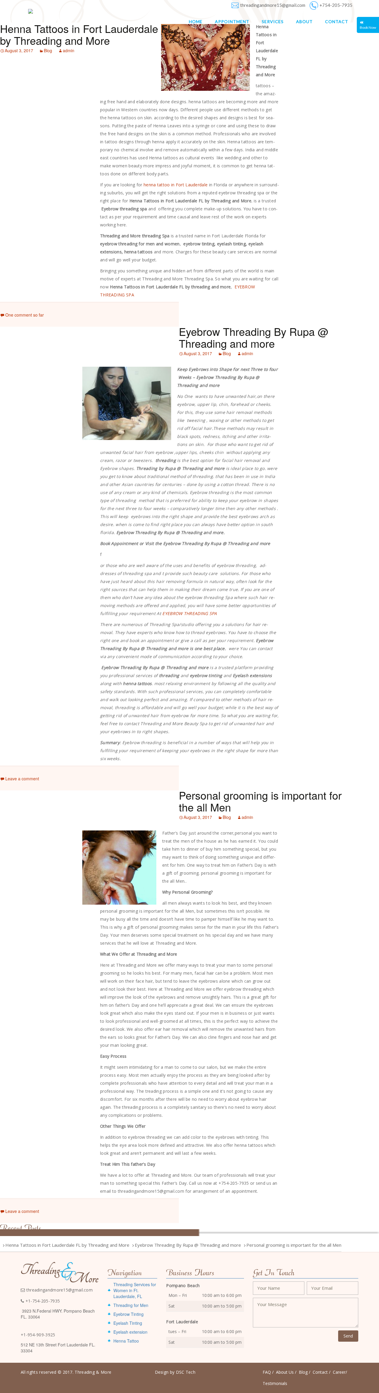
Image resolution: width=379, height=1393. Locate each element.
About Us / (286, 1372)
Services (273, 21)
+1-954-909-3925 (38, 1335)
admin (68, 50)
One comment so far (24, 315)
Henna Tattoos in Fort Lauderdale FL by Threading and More (87, 34)
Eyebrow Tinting (128, 1314)
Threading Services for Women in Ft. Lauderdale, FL (134, 1290)
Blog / (304, 1372)
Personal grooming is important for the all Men (260, 800)
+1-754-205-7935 (42, 1301)
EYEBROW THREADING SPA (189, 613)
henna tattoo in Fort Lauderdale (176, 185)
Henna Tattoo (126, 1341)
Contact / (321, 1372)
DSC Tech (185, 1372)
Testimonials (275, 1383)
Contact (336, 21)
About (304, 21)
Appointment (232, 21)
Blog (48, 50)
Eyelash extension (130, 1332)
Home (196, 21)
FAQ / (268, 1372)
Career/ (340, 1372)
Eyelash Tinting (127, 1323)
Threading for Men (130, 1305)
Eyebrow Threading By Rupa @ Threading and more (254, 337)
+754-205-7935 (335, 5)
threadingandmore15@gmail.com (272, 5)
